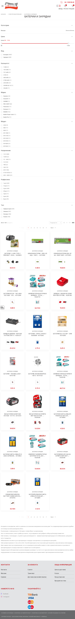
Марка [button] (3, 92)
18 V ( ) (5, 167)
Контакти (4, 569)
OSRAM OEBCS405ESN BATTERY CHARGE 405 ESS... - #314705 (12, 496)
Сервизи (3, 577)
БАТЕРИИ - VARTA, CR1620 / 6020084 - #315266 (37, 334)
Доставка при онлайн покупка (37, 577)
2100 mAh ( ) (7, 80)
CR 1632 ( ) (6, 146)
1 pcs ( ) (6, 183)
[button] (59, 5)
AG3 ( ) (5, 130)
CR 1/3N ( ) (6, 133)
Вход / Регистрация (66, 9)
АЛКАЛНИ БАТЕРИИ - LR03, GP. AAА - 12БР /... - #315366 (37, 254)
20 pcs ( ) (6, 191)
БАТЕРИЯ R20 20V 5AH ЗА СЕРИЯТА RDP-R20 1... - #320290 (62, 455)
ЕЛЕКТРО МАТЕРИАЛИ (15, 14)
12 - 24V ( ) (6, 159)
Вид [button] (2, 51)
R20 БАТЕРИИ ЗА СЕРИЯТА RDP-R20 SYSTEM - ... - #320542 (37, 415)
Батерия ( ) (7, 54)
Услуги (57, 573)
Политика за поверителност (23, 613)
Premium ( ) (6, 109)
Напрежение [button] (6, 150)
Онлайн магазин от (35, 616)
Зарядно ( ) (7, 57)
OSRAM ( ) (6, 101)
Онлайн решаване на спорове (56, 613)
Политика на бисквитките (39, 613)
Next (52, 227)
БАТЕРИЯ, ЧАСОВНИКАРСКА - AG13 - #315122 (37, 374)
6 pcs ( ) (6, 199)
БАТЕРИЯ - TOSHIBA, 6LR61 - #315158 (12, 374)
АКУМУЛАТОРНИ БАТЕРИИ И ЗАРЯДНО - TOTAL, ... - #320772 (37, 295)
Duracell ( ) (6, 98)
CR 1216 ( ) (6, 135)
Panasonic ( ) (7, 106)
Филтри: (3, 30)
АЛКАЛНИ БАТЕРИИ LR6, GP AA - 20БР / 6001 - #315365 (62, 254)
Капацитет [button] (5, 63)
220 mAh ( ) (7, 83)
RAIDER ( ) (6, 112)
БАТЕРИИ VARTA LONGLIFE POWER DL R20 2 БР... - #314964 (62, 415)
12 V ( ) (5, 162)
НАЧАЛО (3, 14)
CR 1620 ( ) (6, 143)
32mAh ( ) (6, 88)
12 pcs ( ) (6, 186)
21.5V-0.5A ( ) (7, 172)
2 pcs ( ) (6, 188)
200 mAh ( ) (7, 77)
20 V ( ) (6, 170)
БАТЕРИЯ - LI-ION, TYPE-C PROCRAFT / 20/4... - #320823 (12, 254)
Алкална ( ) (7, 211)
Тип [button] (2, 205)
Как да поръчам (60, 577)
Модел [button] (3, 121)
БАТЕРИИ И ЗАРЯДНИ (30, 14)
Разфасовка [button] (5, 179)
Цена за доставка (60, 569)
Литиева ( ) (7, 214)
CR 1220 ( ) (6, 138)
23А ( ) (5, 125)
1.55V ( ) (6, 156)
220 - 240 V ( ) (7, 175)
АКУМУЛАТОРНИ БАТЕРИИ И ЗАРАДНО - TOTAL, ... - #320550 (62, 375)
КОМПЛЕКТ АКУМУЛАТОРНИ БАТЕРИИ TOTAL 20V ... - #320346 (38, 455)
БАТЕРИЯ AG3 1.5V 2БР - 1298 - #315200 (62, 334)
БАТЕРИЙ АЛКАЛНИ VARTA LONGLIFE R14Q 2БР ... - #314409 (37, 496)
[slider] (1, 43)
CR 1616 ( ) (6, 141)
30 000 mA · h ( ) (8, 85)
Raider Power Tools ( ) (9, 114)
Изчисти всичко (70, 30)
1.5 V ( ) (6, 154)
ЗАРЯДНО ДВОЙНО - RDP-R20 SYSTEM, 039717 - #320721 (12, 334)
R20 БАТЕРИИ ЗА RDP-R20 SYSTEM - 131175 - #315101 (12, 415)
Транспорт (31, 573)
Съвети (30, 569)
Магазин (3, 573)
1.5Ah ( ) (6, 67)
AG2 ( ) (5, 127)
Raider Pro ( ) (7, 117)
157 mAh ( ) (7, 72)
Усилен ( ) (6, 216)
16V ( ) (5, 164)
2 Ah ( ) (5, 75)
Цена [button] (3, 36)
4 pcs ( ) (6, 196)
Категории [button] (5, 25)
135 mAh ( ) (7, 69)
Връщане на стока (60, 580)
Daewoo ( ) (6, 96)
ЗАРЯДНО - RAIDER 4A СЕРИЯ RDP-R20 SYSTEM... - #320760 (62, 294)
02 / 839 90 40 (69, 2)
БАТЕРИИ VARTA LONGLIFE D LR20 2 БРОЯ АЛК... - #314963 (12, 455)
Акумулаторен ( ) (8, 208)
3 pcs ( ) (6, 193)
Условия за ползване (7, 613)
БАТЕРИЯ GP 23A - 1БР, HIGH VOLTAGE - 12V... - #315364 (12, 294)
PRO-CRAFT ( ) (7, 104)
